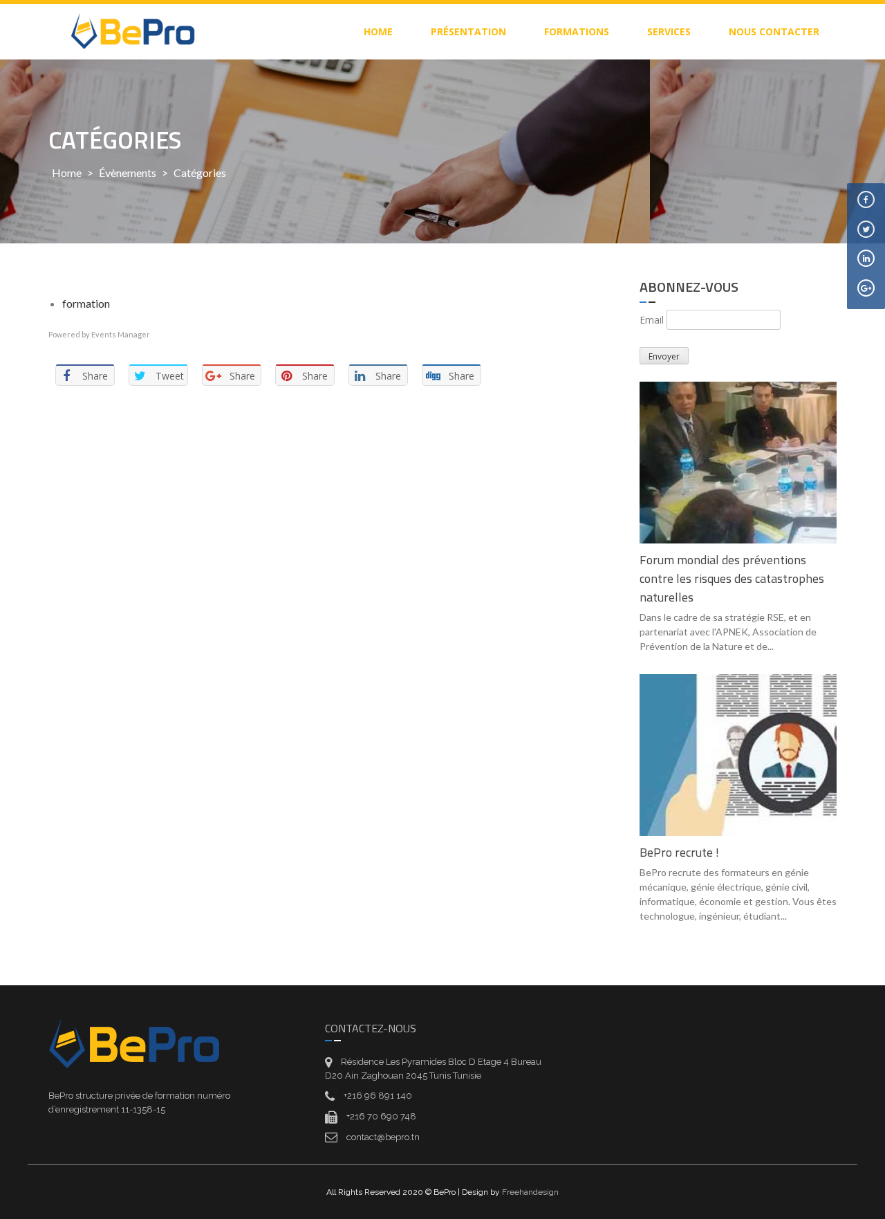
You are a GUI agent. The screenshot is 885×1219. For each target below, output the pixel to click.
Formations (576, 31)
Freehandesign (530, 1192)
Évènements (127, 172)
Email (652, 319)
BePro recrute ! (679, 852)
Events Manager (120, 334)
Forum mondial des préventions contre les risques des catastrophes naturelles (732, 578)
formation (86, 303)
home (378, 31)
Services (669, 31)
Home (67, 172)
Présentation (468, 31)
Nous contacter (774, 31)
